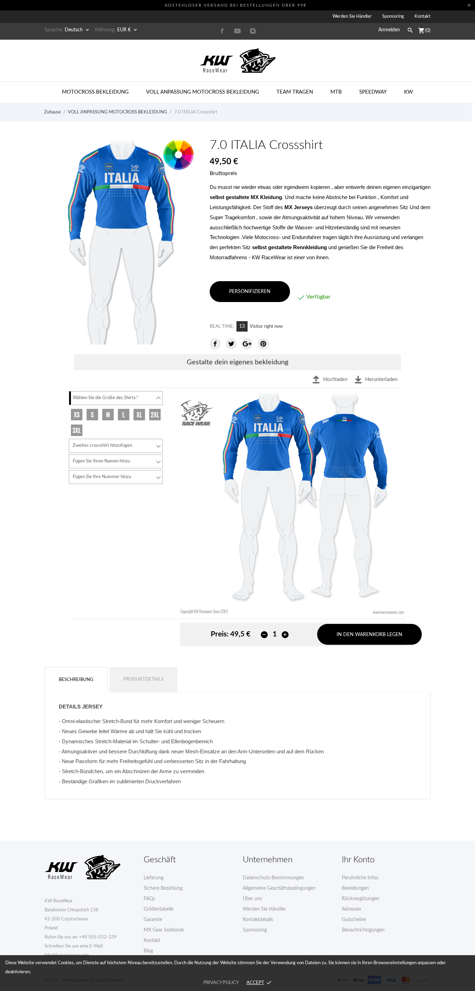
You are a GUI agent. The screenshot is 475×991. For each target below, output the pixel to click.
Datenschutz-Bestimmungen (273, 877)
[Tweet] (231, 343)
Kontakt (422, 16)
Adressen (351, 909)
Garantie (153, 919)
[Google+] (247, 343)
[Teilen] (215, 343)
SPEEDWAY (373, 92)
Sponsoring (393, 16)
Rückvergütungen (360, 898)
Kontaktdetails (258, 919)
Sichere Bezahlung (163, 888)
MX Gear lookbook (164, 930)
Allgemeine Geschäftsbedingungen (279, 888)
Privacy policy (221, 983)
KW (408, 92)
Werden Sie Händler (352, 16)
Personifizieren (250, 291)
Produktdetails (143, 679)
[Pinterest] (263, 343)
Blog (148, 951)
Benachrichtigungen (363, 930)
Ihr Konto (358, 860)
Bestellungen (355, 888)
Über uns (252, 898)
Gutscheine (354, 919)
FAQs (149, 898)
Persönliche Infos (360, 877)
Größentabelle (159, 909)
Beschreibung (76, 679)
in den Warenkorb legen (369, 634)
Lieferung (153, 877)
